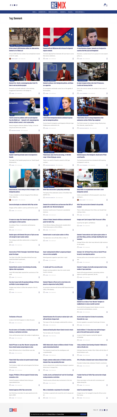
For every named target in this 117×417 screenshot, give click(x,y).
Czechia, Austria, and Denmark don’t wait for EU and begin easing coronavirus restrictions (58, 376)
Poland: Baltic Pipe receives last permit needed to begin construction (23, 361)
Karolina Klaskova (15, 130)
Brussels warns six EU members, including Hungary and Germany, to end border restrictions (23, 331)
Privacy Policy (51, 414)
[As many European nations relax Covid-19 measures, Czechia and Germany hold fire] (92, 71)
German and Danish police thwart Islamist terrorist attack (58, 330)
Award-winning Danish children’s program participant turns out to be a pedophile (57, 253)
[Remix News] (58, 5)
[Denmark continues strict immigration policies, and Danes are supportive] (58, 71)
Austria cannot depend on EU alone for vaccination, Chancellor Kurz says (90, 318)
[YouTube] (14, 5)
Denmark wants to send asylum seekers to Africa (56, 235)
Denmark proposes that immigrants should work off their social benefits (92, 156)
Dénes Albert (14, 58)
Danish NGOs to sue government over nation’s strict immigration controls (90, 190)
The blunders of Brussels (15, 317)
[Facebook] (10, 5)
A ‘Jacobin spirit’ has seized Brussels (53, 267)
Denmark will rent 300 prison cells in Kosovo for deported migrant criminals (58, 49)
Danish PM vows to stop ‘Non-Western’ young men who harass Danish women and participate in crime (23, 346)
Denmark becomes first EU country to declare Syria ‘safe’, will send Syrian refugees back (58, 318)
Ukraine (18, 45)
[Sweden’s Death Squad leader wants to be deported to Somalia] (24, 143)
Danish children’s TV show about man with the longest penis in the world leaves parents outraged (91, 331)
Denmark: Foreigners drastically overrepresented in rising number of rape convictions (92, 268)
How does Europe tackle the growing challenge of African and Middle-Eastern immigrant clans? (24, 283)
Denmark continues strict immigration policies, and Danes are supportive (58, 84)
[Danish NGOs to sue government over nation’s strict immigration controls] (92, 178)
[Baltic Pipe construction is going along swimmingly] (58, 178)
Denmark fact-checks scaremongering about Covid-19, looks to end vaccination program (23, 84)
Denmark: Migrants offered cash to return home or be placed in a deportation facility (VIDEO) (57, 283)
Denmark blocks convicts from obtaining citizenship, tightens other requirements (23, 268)
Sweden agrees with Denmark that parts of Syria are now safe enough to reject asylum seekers (24, 236)
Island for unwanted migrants (84, 390)
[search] (106, 5)
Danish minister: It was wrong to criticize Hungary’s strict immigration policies (24, 190)
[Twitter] (12, 5)
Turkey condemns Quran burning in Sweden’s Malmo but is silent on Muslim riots (92, 346)
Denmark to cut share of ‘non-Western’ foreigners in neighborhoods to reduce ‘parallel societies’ (90, 303)
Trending (86, 45)
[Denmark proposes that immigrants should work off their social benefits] (92, 143)
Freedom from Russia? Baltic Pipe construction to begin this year (91, 376)
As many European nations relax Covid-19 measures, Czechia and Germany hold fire (90, 84)
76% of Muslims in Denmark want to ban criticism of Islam (92, 360)
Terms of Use (60, 414)
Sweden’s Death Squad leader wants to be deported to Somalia (23, 156)
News (12, 45)
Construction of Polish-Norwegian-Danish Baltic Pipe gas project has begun (24, 253)
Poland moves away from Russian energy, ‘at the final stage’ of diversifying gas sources (57, 156)
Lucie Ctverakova (83, 93)
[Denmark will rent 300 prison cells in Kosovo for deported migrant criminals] (58, 37)
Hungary (13, 186)
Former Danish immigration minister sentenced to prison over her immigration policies (57, 119)
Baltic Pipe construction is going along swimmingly (56, 189)
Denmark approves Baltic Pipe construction (20, 390)
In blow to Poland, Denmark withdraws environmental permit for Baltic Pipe (57, 220)
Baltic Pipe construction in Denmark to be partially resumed (90, 205)
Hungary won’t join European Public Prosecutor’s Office (91, 219)
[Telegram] (17, 5)
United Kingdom (26, 45)
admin (46, 58)
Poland (85, 115)
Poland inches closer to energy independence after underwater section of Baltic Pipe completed (90, 119)
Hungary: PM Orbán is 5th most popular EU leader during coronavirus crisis (23, 376)
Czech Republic (82, 80)
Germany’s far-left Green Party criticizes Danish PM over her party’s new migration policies (91, 253)
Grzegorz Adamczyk (84, 128)
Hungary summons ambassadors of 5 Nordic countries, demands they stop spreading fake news (57, 361)
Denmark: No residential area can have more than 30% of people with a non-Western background (58, 205)
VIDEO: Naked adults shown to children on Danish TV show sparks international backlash (58, 346)
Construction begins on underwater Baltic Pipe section (23, 204)
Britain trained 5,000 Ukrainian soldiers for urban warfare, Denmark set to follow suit (24, 49)
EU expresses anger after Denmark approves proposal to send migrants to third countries (23, 220)
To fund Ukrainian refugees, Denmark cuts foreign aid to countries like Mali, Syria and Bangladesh (91, 49)
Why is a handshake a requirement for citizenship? (56, 390)
